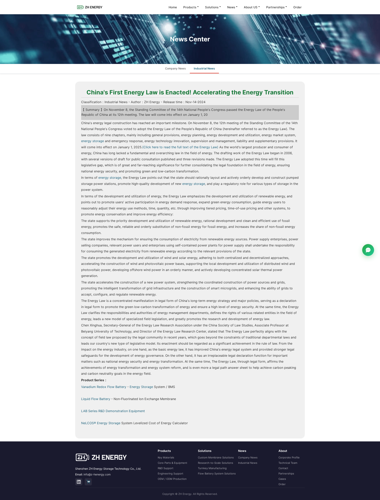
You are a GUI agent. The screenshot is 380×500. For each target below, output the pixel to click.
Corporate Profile (289, 457)
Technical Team (287, 462)
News (231, 7)
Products (189, 7)
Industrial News (204, 68)
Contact (283, 468)
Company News (175, 68)
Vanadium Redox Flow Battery (103, 387)
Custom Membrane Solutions (216, 457)
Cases (282, 478)
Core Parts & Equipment (172, 462)
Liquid (86, 399)
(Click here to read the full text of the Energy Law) (180, 147)
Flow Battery (100, 399)
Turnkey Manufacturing (212, 468)
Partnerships (275, 7)
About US (250, 7)
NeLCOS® (89, 423)
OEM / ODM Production (172, 478)
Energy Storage (141, 387)
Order (297, 7)
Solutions (211, 7)
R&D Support (165, 468)
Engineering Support (170, 473)
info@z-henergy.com (97, 474)
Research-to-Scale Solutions (215, 462)
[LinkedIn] (78, 481)
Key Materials (166, 457)
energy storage (92, 141)
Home (173, 7)
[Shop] (88, 481)
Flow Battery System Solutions (217, 473)
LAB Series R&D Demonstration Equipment (113, 411)
